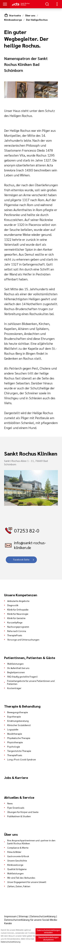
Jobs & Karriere (16, 777)
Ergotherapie (14, 716)
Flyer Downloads (15, 807)
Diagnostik (12, 605)
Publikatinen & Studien (19, 816)
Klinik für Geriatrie (16, 618)
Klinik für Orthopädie (17, 609)
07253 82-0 (26, 530)
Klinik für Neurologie (17, 613)
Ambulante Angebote (18, 600)
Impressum (10, 916)
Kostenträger (14, 688)
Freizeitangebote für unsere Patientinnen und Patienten (31, 682)
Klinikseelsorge (13, 19)
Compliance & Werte (17, 847)
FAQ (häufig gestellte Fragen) (22, 676)
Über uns (30, 15)
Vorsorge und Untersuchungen (23, 639)
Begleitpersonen (16, 672)
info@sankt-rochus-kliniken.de (30, 545)
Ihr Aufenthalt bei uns (18, 667)
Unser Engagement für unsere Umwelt (26, 881)
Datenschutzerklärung (43, 916)
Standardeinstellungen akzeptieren (48, 938)
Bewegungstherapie (17, 712)
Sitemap (23, 916)
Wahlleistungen (15, 663)
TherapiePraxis (14, 635)
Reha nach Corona (16, 630)
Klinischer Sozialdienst (19, 725)
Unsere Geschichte (17, 860)
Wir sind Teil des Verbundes (21, 877)
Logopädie (12, 729)
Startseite (15, 15)
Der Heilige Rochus (37, 19)
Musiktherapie (14, 733)
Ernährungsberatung (18, 720)
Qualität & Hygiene (17, 869)
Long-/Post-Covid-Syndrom (21, 759)
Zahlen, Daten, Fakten (18, 886)
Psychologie (13, 746)
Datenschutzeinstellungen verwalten (48, 931)
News (10, 803)
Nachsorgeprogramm (18, 626)
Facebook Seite (21, 559)
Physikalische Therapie (18, 737)
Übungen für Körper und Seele (23, 811)
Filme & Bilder (14, 851)
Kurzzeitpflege (14, 622)
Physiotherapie (15, 742)
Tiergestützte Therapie (19, 750)
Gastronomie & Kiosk (18, 856)
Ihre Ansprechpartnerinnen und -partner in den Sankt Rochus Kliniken (31, 842)
